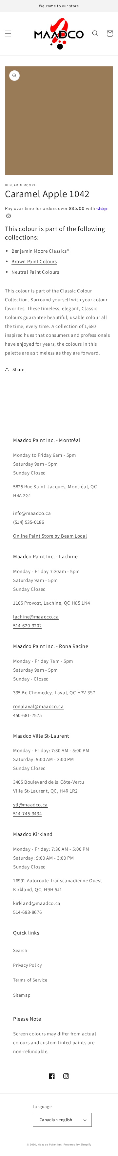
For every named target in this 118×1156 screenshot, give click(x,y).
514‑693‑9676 (27, 912)
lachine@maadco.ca (36, 616)
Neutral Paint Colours (35, 272)
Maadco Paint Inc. (50, 1144)
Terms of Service (30, 980)
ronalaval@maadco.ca (38, 706)
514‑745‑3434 (27, 813)
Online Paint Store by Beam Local (50, 536)
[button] (8, 33)
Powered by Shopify (77, 1144)
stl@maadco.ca (30, 804)
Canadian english (56, 1119)
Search (20, 950)
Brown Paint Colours (34, 261)
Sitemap (21, 995)
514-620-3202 (27, 625)
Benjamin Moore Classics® (40, 251)
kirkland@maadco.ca (37, 903)
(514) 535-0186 (28, 522)
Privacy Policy (27, 965)
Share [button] (18, 369)
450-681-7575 (27, 715)
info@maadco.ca (32, 513)
